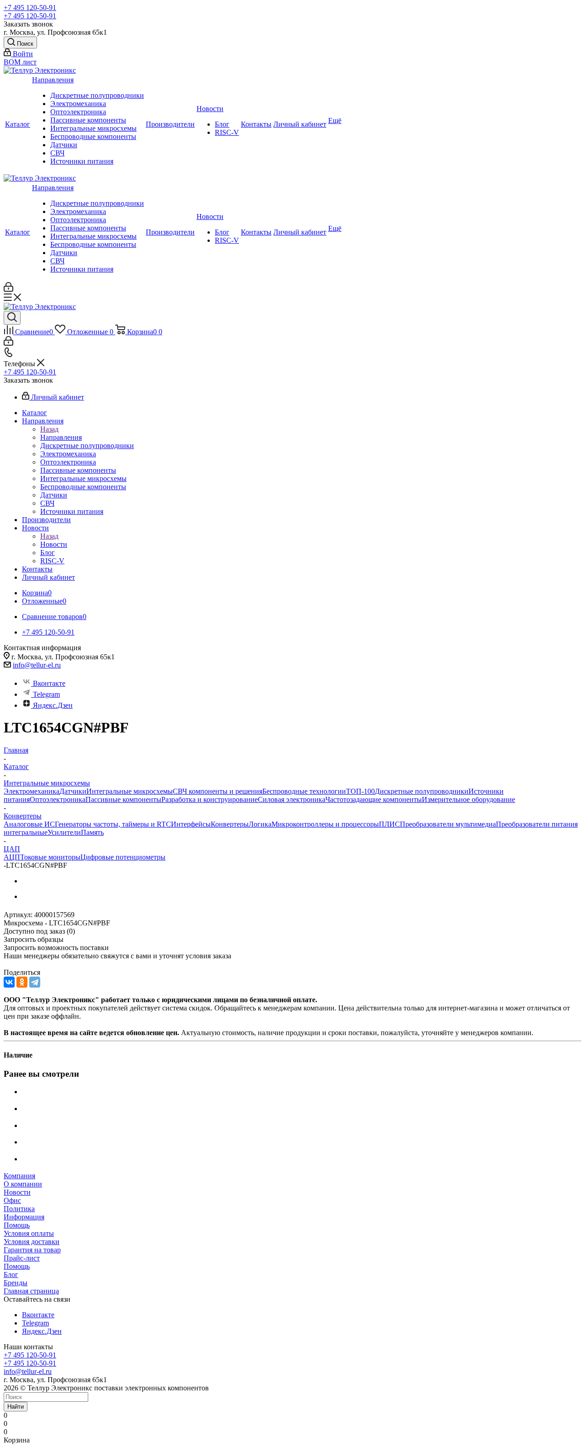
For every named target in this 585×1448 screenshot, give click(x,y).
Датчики (63, 145)
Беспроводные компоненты (93, 136)
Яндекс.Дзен (53, 705)
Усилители (64, 832)
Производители (170, 124)
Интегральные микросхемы (93, 128)
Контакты (256, 124)
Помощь (17, 1225)
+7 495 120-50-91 (30, 7)
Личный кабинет (299, 124)
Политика (19, 1209)
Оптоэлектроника (78, 112)
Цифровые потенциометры (122, 857)
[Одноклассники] (21, 982)
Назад (49, 429)
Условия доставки (31, 1241)
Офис (12, 1200)
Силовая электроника (291, 799)
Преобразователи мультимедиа (448, 824)
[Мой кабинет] (8, 289)
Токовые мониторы (50, 857)
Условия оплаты (29, 1233)
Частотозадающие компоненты (373, 799)
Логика (260, 824)
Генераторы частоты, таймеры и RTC (113, 824)
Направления (53, 80)
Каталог (17, 124)
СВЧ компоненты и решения (217, 791)
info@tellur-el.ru (37, 665)
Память (92, 832)
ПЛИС (389, 824)
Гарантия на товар (32, 1250)
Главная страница (31, 1291)
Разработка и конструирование (209, 799)
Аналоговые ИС (29, 824)
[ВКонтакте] (9, 982)
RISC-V (227, 132)
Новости (210, 108)
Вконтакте (49, 683)
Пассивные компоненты (88, 120)
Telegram (46, 694)
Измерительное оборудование (468, 799)
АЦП (12, 857)
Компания (19, 1176)
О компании (23, 1184)
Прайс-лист (22, 1258)
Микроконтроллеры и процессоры (325, 824)
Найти (15, 1406)
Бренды (15, 1283)
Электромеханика (78, 103)
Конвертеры (230, 824)
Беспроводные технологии (304, 791)
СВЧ (57, 153)
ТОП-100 (360, 791)
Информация (24, 1217)
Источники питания (81, 161)
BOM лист (20, 62)
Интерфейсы (191, 824)
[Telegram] (34, 982)
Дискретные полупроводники (97, 95)
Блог (222, 124)
